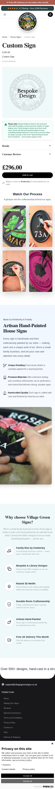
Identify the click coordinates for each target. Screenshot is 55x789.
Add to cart (27, 175)
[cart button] (50, 14)
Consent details (8, 769)
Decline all (27, 781)
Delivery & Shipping (12, 737)
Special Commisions (12, 713)
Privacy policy (29, 769)
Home (4, 37)
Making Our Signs (11, 703)
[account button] (43, 14)
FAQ (5, 732)
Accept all (27, 776)
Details (5, 146)
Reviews (7, 708)
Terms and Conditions (13, 718)
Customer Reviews (11, 154)
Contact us (8, 727)
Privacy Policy (9, 723)
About (6, 698)
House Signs (15, 37)
